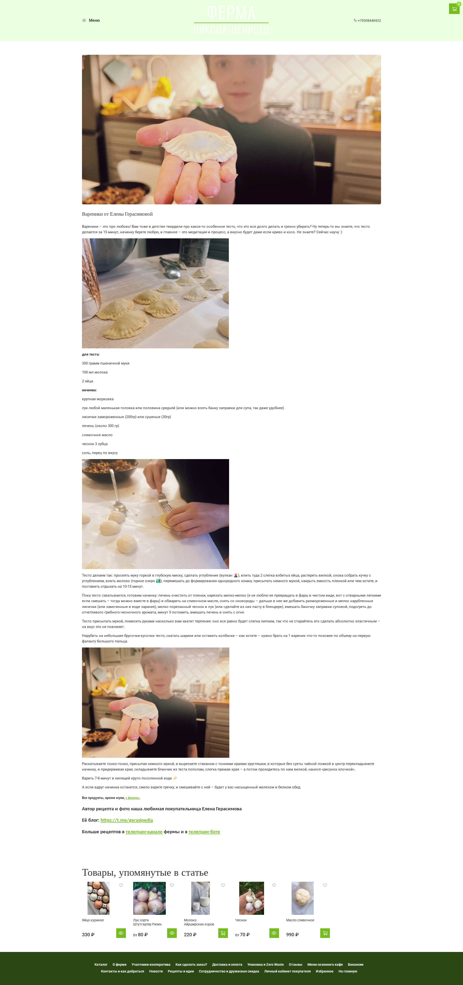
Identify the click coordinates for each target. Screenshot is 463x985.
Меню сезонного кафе (325, 964)
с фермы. (133, 798)
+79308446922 (369, 20)
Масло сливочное (300, 920)
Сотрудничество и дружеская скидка (229, 971)
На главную (348, 971)
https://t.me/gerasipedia (127, 820)
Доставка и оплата (227, 964)
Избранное (325, 971)
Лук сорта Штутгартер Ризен (147, 922)
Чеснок (241, 920)
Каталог (101, 964)
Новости (156, 971)
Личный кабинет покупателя (287, 971)
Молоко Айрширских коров (199, 922)
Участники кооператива (151, 964)
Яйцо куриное (93, 920)
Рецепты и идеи (181, 971)
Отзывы (295, 964)
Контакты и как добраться (122, 971)
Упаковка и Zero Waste (265, 964)
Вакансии (355, 964)
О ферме (120, 964)
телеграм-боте (204, 831)
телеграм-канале (144, 831)
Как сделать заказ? (191, 964)
